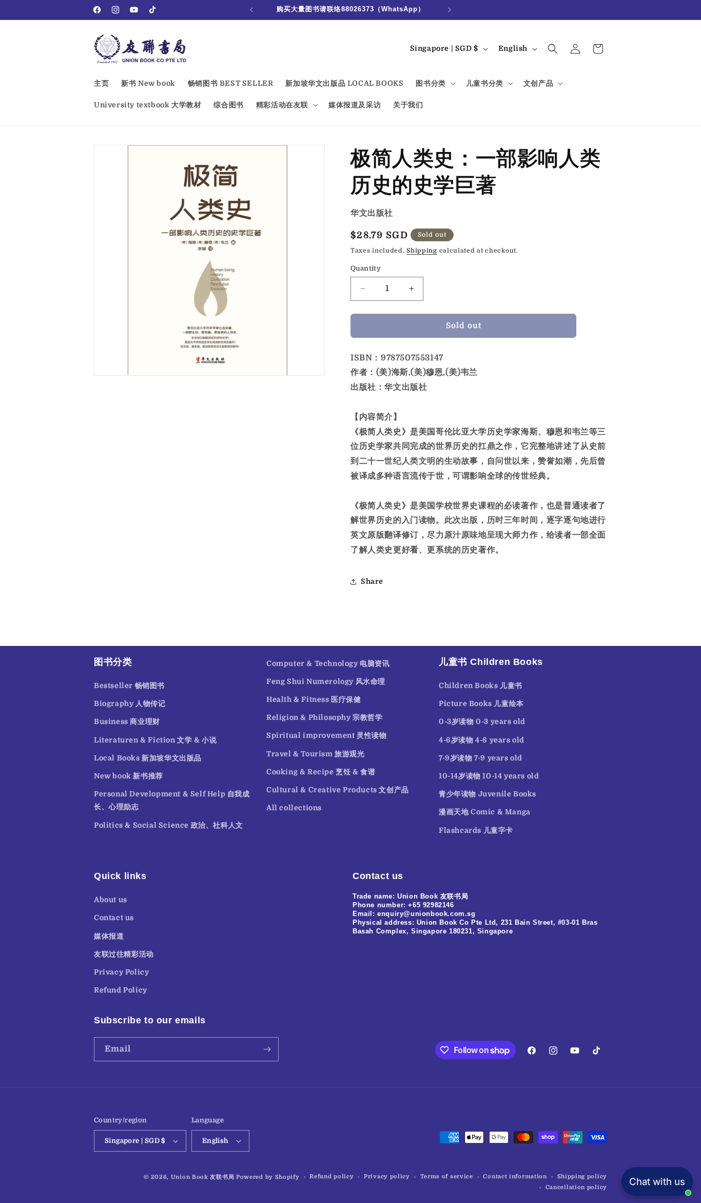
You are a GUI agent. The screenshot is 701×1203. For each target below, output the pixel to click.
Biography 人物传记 (129, 703)
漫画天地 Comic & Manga (485, 812)
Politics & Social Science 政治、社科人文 (168, 825)
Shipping (421, 250)
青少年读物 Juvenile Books (487, 794)
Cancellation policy (576, 1187)
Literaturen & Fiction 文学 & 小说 (155, 740)
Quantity (365, 268)
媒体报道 (109, 936)
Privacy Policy (121, 972)
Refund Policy (120, 990)
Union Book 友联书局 (203, 1177)
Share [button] (372, 581)
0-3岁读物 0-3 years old (482, 721)
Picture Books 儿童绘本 (481, 703)
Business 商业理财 (127, 721)
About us (110, 899)
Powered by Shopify (268, 1177)
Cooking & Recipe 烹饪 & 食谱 (320, 772)
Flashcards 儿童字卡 (476, 830)
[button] (434, 83)
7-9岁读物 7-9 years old (480, 758)
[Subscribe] (267, 1049)
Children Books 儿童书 (480, 685)
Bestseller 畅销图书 (129, 685)
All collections (294, 808)
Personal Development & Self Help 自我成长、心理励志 (172, 800)
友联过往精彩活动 (124, 954)
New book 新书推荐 (128, 776)
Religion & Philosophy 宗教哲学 (324, 717)
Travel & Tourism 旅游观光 (315, 754)
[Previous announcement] (251, 10)
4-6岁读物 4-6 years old (481, 740)
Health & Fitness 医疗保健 (313, 699)
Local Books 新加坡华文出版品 (148, 758)
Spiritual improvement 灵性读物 (326, 735)
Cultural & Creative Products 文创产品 (337, 790)
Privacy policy (387, 1176)
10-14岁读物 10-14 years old (489, 776)
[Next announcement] (449, 10)
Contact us (114, 917)
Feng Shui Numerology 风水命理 (325, 681)
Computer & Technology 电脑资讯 (328, 663)
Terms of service (446, 1176)
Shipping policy (582, 1176)
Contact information (515, 1176)
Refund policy (331, 1176)
